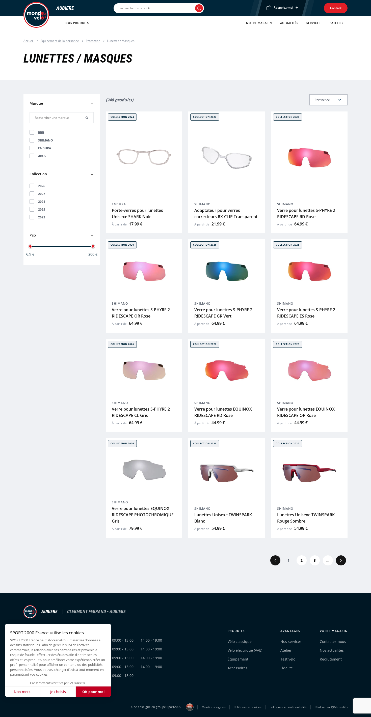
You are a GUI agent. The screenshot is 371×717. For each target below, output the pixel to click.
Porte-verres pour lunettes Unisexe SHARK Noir (137, 213)
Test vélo (287, 659)
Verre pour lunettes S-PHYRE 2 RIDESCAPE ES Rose (306, 313)
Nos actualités (332, 650)
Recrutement (331, 659)
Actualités (289, 23)
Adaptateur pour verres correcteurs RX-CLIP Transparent (225, 213)
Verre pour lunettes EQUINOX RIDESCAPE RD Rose (223, 412)
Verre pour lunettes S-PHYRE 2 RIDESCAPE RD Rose (306, 213)
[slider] (30, 246)
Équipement (238, 659)
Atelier (286, 650)
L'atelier (336, 23)
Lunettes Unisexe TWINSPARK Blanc (223, 518)
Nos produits (77, 23)
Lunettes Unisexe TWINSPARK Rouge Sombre (306, 518)
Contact (335, 8)
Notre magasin (259, 23)
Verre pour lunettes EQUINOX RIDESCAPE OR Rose (306, 412)
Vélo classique (240, 641)
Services (313, 23)
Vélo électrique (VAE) (245, 650)
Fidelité (286, 668)
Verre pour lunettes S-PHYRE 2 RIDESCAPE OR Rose (141, 313)
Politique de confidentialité (288, 707)
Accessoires (237, 668)
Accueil (28, 41)
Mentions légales (214, 707)
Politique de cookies (247, 707)
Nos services (291, 641)
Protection (93, 41)
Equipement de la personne (59, 41)
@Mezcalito (339, 707)
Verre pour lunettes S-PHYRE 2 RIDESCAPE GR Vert (223, 313)
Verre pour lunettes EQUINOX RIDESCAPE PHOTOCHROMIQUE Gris (143, 515)
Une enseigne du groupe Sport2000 (156, 707)
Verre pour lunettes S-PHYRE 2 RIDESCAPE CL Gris (141, 412)
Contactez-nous (333, 641)
